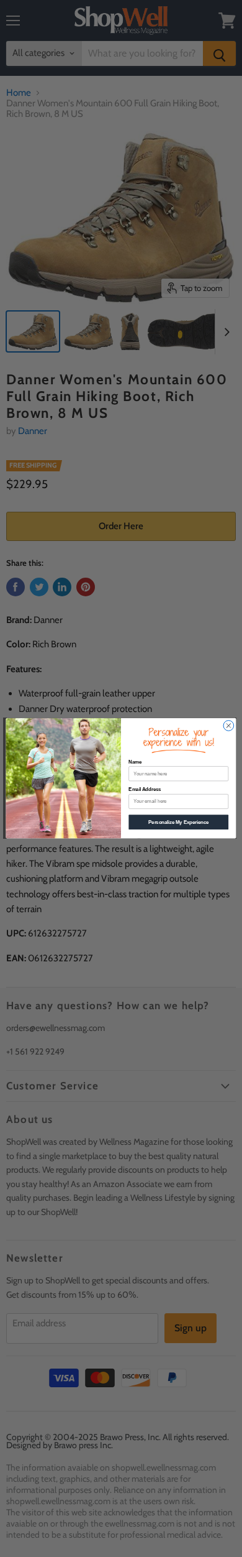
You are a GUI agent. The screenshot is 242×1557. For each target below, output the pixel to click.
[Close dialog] (228, 726)
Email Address (144, 789)
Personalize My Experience (178, 822)
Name (134, 761)
